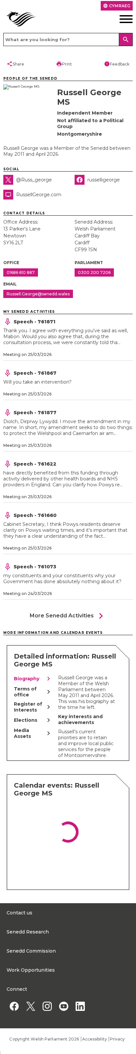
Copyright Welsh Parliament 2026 (44, 1039)
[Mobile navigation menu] (119, 19)
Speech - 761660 (35, 515)
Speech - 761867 (35, 373)
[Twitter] (30, 1006)
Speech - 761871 (34, 322)
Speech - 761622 (35, 464)
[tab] (33, 679)
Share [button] (15, 64)
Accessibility (94, 1039)
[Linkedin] (80, 1006)
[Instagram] (47, 1006)
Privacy (117, 1039)
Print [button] (64, 64)
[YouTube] (63, 1006)
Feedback (116, 64)
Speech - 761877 (35, 413)
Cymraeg (116, 5)
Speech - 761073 (35, 567)
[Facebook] (14, 1006)
